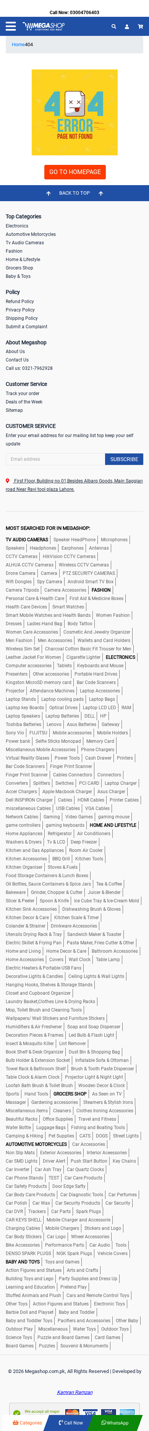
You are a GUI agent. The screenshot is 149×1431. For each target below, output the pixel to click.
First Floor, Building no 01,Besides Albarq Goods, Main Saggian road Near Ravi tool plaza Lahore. (74, 485)
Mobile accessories (72, 733)
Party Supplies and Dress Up (88, 1278)
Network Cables (22, 817)
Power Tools (67, 758)
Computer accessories (29, 665)
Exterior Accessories (60, 1152)
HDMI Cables (91, 800)
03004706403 (84, 12)
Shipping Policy (22, 318)
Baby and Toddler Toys (29, 1320)
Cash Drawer (98, 758)
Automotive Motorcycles (31, 234)
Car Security (117, 1203)
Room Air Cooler (86, 850)
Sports (12, 1094)
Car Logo (56, 1236)
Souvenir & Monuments (84, 1346)
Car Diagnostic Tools (81, 1194)
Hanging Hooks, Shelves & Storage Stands (49, 984)
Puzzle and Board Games (63, 1337)
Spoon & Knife (54, 900)
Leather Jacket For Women (33, 657)
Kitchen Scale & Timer (76, 917)
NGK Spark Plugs (74, 1253)
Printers (125, 758)
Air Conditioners (93, 833)
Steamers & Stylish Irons (108, 1102)
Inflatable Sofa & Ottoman (102, 1060)
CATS (85, 1136)
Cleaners (62, 1110)
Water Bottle (18, 1127)
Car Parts (61, 1211)
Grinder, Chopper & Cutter (57, 892)
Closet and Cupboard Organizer (38, 993)
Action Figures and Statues (34, 1270)
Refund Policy (20, 301)
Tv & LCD (56, 842)
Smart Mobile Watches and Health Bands (48, 615)
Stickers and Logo (102, 1228)
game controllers (23, 825)
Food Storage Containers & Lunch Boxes (47, 875)
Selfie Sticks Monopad (58, 741)
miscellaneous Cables (28, 808)
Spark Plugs (88, 1211)
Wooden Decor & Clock (101, 1085)
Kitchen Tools (89, 859)
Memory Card (100, 741)
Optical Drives (63, 707)
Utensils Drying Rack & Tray (34, 934)
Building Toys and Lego (29, 1278)
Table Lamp (108, 959)
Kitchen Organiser (24, 867)
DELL (89, 716)
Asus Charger (111, 791)
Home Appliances (24, 833)
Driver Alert (54, 1161)
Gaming (52, 817)
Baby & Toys (18, 276)
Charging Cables (23, 1228)
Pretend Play (73, 1287)
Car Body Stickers (24, 1236)
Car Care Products (83, 1178)
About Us (15, 351)
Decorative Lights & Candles (34, 976)
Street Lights (126, 1136)
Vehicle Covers (112, 1253)
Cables (65, 800)
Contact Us (17, 360)
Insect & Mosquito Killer (30, 1043)
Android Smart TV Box (90, 581)
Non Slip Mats (20, 1152)
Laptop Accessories (100, 691)
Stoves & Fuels (63, 867)
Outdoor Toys (115, 1329)
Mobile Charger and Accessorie (78, 1220)
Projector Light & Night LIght (94, 1077)
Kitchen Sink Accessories (31, 909)
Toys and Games (62, 1262)
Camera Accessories (65, 590)
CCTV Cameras (21, 556)
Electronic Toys (109, 1304)
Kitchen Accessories (26, 859)
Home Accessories (25, 959)
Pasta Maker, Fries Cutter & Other (100, 942)
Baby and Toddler (77, 1312)
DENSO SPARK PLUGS (28, 1253)
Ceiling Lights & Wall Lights (96, 976)
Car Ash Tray (48, 1169)
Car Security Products (77, 1203)
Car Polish (16, 1203)
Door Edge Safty (69, 1186)
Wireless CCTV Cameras (84, 565)
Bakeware (16, 892)
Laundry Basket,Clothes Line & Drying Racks (50, 1001)
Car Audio (99, 1245)
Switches (64, 783)
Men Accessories (55, 640)
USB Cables (68, 808)
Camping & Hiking (24, 1136)
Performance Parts (64, 1245)
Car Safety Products (26, 1186)
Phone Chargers (97, 749)
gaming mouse (114, 817)
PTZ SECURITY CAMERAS (89, 573)
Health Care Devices (26, 607)
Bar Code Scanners (96, 682)
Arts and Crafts (82, 1270)
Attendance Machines (52, 691)
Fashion (14, 251)
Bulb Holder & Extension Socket (38, 1060)
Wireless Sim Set (23, 649)
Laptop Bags (102, 699)
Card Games (107, 1337)
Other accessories (51, 674)
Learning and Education (30, 1287)
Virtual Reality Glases (27, 758)
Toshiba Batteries (23, 724)
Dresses (14, 623)
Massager (16, 1102)
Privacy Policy (20, 310)
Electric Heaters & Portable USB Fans (43, 968)
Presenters (17, 674)
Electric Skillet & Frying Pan (34, 942)
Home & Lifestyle (23, 259)
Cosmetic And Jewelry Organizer (96, 632)
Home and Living (23, 951)
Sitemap (14, 410)
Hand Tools (36, 1094)
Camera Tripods (22, 590)
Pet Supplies (61, 1136)
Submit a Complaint (26, 326)
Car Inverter (17, 1169)
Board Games (20, 1346)
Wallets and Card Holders (104, 640)
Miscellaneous (53, 1329)
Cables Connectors (72, 775)
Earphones (73, 548)
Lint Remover (72, 1043)
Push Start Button (89, 1161)
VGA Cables (97, 808)
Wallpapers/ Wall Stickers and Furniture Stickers (55, 1018)
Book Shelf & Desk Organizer (34, 1052)
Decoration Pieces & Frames (34, 1035)
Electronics (17, 226)
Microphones (114, 539)
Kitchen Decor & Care (27, 917)
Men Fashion (19, 640)
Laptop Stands (21, 699)
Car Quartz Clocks (85, 1169)
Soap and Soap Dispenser (93, 1026)
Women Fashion (113, 615)
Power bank (18, 741)
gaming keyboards (65, 825)
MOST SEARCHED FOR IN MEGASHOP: (48, 528)
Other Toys (17, 1304)
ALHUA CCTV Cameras (29, 565)
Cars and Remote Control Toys (97, 1295)
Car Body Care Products (30, 1194)
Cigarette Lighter (83, 657)
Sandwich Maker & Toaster (94, 934)
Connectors (109, 775)
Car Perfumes (123, 1194)
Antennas (99, 548)
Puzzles (47, 1346)
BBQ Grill (61, 859)
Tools (120, 1245)
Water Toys (84, 1329)
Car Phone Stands (24, 1178)
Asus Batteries (81, 724)
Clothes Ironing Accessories (104, 1110)
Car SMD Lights (21, 1161)
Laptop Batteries (62, 716)
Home (18, 44)
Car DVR (14, 1211)
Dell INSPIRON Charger (29, 800)
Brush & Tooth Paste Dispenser (102, 1068)
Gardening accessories (54, 1102)
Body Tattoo (80, 623)
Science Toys (19, 1337)
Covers (56, 959)
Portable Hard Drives (95, 674)
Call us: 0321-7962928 (29, 368)
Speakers (15, 548)
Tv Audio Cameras (25, 242)
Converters (17, 783)
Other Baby (127, 1320)
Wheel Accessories (90, 1236)
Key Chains (124, 1161)
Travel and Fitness (97, 1119)
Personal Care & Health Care (35, 598)
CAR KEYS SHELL (23, 1220)
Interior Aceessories (107, 1152)
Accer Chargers (21, 791)
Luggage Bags (51, 1127)
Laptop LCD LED (99, 707)
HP (103, 716)
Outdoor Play (19, 1329)
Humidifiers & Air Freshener (34, 1026)
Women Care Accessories (32, 632)
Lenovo (54, 724)
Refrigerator (60, 833)
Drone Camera (21, 573)
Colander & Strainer (25, 926)
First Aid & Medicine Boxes (96, 598)
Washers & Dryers (24, 842)
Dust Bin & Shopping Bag (94, 1052)
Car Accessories (88, 1144)
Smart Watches (68, 607)
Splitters (41, 783)
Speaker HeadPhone (74, 539)
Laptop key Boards (25, 707)
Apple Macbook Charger (67, 791)
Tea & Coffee (109, 884)
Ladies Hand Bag (44, 623)
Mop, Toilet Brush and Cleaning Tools (44, 1010)
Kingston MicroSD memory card (38, 682)
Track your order (22, 393)
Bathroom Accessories (115, 951)
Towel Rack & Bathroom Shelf (36, 1068)
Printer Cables (124, 800)
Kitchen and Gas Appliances (35, 850)
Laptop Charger (121, 783)
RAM (126, 707)
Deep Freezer (84, 842)
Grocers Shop (19, 268)
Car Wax (41, 1203)
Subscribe (124, 459)
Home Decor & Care (66, 951)
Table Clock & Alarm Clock (33, 1077)
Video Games (79, 817)
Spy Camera (49, 581)
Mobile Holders (112, 733)
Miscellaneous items (27, 1110)
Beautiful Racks (21, 1119)
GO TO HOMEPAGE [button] (75, 172)
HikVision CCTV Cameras (69, 556)
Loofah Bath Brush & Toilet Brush (39, 1085)
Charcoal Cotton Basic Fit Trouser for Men (88, 649)
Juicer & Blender (104, 892)
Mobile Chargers (62, 1228)
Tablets (64, 665)
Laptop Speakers (23, 716)
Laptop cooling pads (62, 699)
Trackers (37, 1211)
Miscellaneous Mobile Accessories (41, 749)
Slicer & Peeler (20, 900)
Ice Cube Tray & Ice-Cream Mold (106, 900)
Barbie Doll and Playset (29, 1312)
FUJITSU (38, 733)
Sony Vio (15, 733)
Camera (49, 573)
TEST (54, 1178)
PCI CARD (89, 783)
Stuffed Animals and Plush (33, 1295)
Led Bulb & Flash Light (91, 1035)
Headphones (43, 548)
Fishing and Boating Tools (98, 1127)
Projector (15, 691)
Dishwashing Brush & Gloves (91, 909)
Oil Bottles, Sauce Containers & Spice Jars (48, 884)
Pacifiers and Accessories (84, 1320)
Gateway (111, 724)
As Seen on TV (107, 1094)
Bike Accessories (23, 1245)
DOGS (102, 1136)
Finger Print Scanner (71, 766)
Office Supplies (58, 1119)
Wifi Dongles (19, 581)
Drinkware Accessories (74, 926)
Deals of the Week (24, 402)
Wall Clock (80, 959)
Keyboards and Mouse (100, 665)
